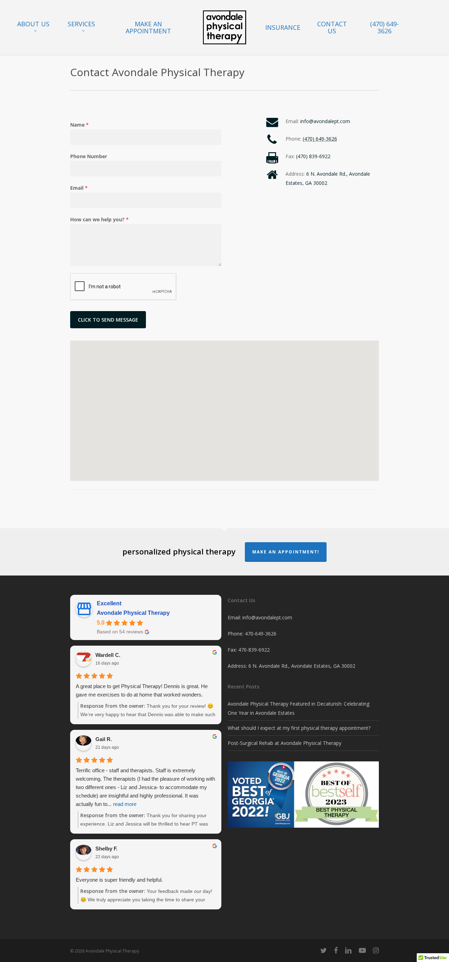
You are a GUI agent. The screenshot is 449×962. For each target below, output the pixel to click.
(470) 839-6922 (313, 156)
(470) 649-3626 (320, 138)
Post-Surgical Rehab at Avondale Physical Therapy (284, 743)
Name (79, 124)
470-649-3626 (260, 633)
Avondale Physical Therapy (133, 613)
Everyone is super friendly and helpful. (119, 880)
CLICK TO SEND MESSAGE (108, 319)
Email (79, 187)
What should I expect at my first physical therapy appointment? (299, 728)
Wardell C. (107, 655)
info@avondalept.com (325, 121)
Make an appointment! (285, 552)
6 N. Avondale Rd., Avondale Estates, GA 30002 (301, 665)
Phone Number (88, 156)
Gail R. (103, 739)
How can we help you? (99, 219)
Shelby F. (106, 849)
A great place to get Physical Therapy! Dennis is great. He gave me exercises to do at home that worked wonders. (142, 690)
